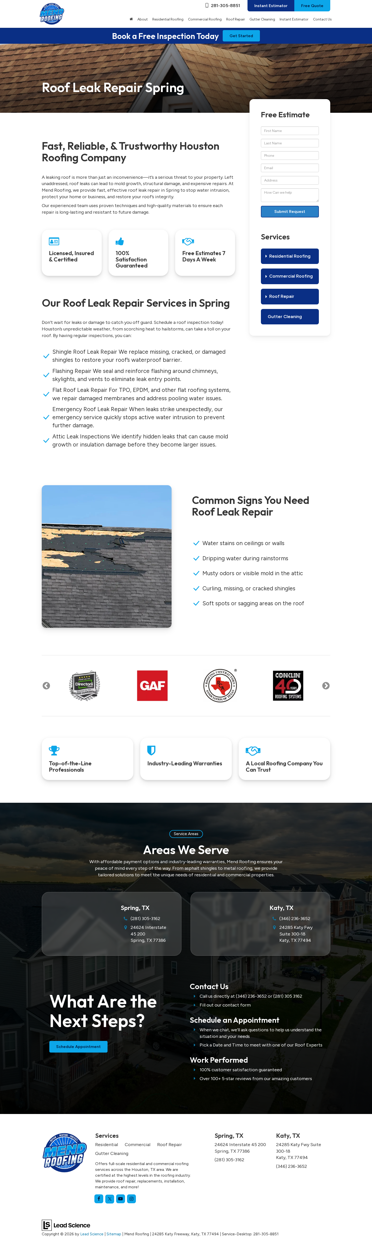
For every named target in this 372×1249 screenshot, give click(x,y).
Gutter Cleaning (262, 19)
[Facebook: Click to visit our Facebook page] (99, 1198)
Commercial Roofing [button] (205, 19)
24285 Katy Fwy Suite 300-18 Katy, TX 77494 (296, 934)
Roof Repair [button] (235, 19)
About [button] (142, 19)
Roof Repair (169, 1144)
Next (325, 685)
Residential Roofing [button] (167, 19)
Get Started (241, 35)
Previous (46, 685)
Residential (106, 1144)
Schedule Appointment (78, 1046)
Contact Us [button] (322, 19)
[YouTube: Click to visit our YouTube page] (121, 1198)
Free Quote (312, 5)
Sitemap (114, 1234)
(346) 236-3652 (294, 918)
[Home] (131, 19)
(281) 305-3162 (145, 918)
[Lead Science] (66, 1225)
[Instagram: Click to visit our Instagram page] (131, 1198)
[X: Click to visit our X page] (110, 1199)
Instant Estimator (270, 5)
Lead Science (92, 1234)
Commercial (137, 1144)
